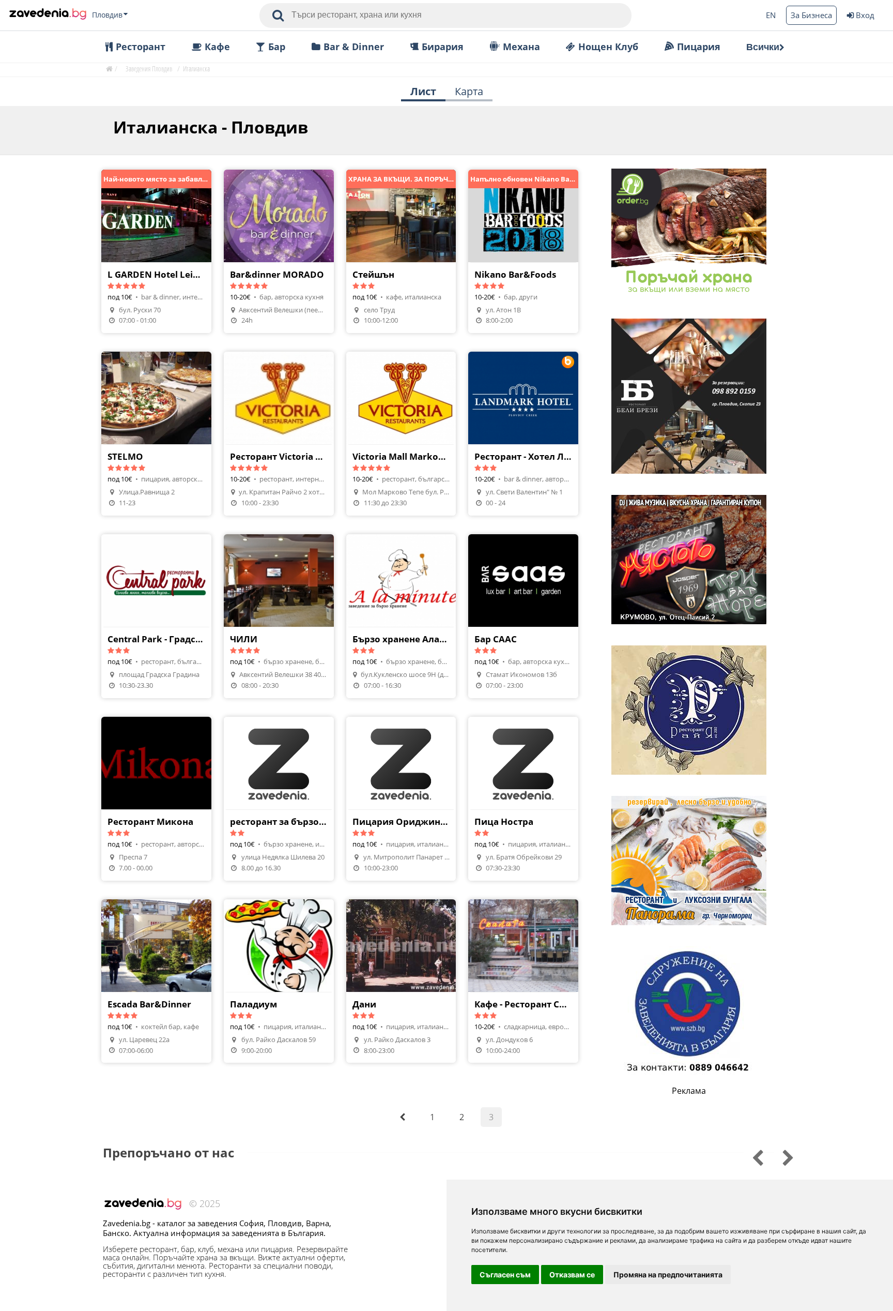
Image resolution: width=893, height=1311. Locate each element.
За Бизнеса (811, 15)
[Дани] (401, 981)
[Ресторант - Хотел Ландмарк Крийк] (523, 434)
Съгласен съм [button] (505, 1274)
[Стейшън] (401, 252)
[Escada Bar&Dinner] (156, 981)
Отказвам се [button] (572, 1274)
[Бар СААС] (523, 616)
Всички (762, 47)
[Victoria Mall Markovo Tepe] (401, 434)
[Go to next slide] (751, 1157)
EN (771, 15)
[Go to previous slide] (781, 1157)
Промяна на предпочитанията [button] (667, 1274)
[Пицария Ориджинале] (401, 799)
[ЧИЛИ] (279, 616)
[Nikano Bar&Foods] (523, 252)
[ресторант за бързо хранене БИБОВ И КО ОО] (279, 799)
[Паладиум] (279, 981)
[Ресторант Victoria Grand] (279, 434)
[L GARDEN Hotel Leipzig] (156, 252)
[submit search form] (278, 15)
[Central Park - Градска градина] (156, 616)
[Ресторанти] (48, 15)
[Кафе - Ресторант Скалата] (523, 981)
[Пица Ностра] (523, 799)
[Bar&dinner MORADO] (279, 252)
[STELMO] (156, 434)
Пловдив (107, 15)
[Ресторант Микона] (156, 799)
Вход (865, 15)
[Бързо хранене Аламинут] (401, 616)
